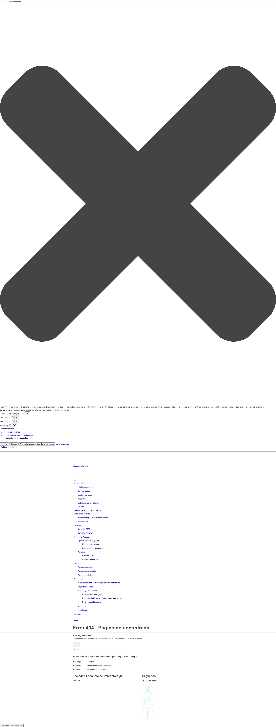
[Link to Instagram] (74, 456)
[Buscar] (74, 617)
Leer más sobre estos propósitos (14, 438)
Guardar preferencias (45, 444)
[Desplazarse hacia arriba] (0, 722)
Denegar (13, 444)
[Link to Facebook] (74, 459)
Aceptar (4, 444)
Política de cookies (9, 447)
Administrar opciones (10, 428)
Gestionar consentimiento (11, 725)
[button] (138, 204)
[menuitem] (138, 480)
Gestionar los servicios (10, 431)
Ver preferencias (27, 444)
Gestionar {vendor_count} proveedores (17, 434)
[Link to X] (74, 453)
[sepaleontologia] (94, 465)
